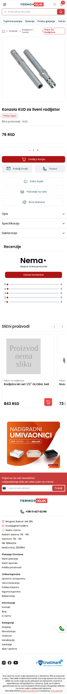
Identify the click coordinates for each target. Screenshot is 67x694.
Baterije (29, 21)
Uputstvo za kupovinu (13, 578)
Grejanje (6, 627)
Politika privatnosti (12, 567)
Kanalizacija (8, 640)
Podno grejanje (46, 21)
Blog (4, 611)
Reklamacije (8, 596)
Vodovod (7, 635)
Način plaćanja (10, 558)
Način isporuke (10, 563)
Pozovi (53, 169)
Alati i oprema (9, 648)
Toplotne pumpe (12, 21)
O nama (6, 615)
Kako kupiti (36, 181)
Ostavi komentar (33, 275)
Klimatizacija (8, 631)
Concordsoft (56, 690)
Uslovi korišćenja (10, 583)
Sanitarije (7, 644)
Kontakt (6, 607)
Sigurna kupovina (11, 591)
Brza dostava (37, 202)
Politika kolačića (10, 587)
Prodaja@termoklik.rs (17, 525)
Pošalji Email (20, 169)
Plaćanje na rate (37, 191)
